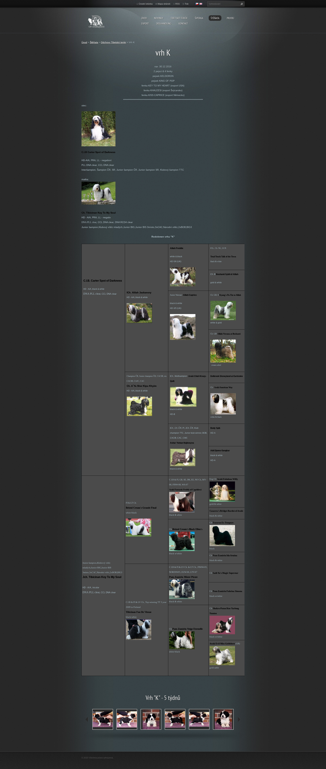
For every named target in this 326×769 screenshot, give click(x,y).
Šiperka (199, 18)
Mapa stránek (164, 4)
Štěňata (215, 18)
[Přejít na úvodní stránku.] (99, 21)
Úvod (144, 18)
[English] (201, 3)
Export (145, 23)
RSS (177, 4)
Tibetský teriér (179, 18)
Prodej (230, 18)
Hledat (241, 3)
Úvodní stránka (146, 4)
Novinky (158, 18)
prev (87, 719)
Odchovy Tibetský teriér (113, 42)
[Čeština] (197, 3)
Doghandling (163, 23)
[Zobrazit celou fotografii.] (103, 719)
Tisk (186, 4)
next (239, 719)
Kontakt (183, 23)
